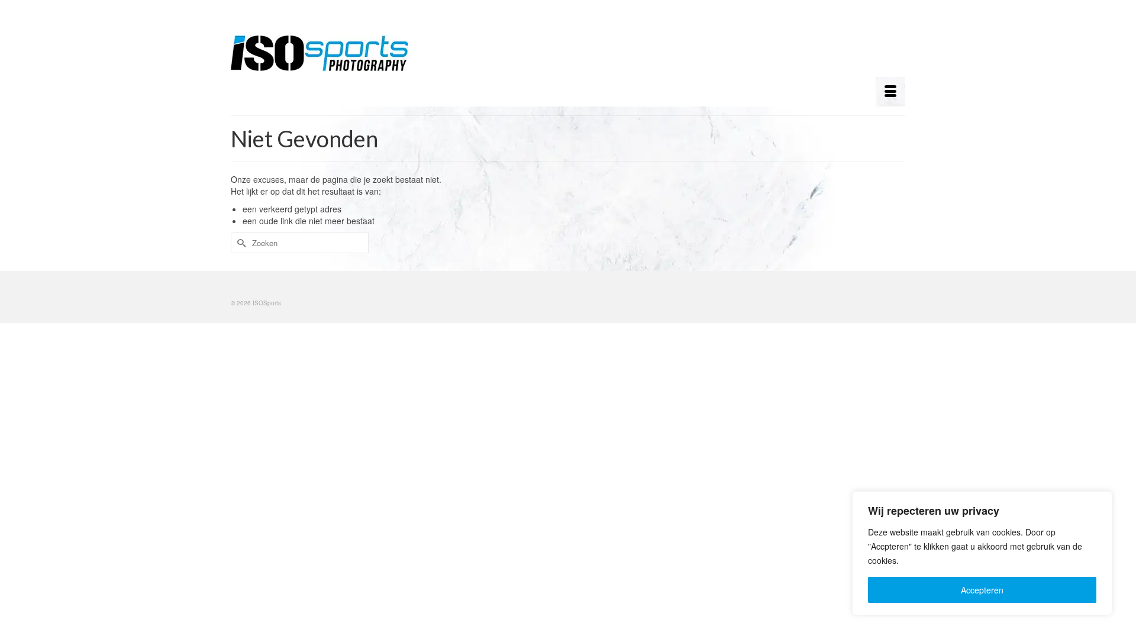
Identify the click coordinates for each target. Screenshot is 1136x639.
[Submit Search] (239, 243)
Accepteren (982, 590)
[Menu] (890, 91)
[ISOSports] (337, 53)
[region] (982, 553)
